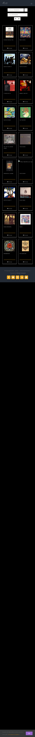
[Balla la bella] (25, 31)
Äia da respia (22, 200)
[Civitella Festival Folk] (10, 31)
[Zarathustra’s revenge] (10, 165)
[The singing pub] (25, 245)
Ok (29, 733)
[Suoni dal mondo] (10, 112)
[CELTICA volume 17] (10, 192)
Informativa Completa (13, 734)
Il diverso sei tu (7, 93)
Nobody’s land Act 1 (24, 93)
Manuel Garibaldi (21, 273)
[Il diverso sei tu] (10, 85)
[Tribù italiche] (25, 138)
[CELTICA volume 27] (10, 58)
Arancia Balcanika (7, 226)
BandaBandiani (7, 253)
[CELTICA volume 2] (25, 58)
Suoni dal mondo (7, 120)
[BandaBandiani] (10, 245)
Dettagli (10, 48)
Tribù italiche (22, 146)
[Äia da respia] (25, 192)
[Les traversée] (25, 112)
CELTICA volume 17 (7, 200)
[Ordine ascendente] (26, 10)
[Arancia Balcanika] (10, 218)
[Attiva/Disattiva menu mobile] (32, 4)
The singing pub (23, 253)
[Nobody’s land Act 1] (25, 85)
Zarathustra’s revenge (8, 173)
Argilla (21, 226)
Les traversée (23, 120)
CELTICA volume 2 (23, 66)
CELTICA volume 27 (8, 66)
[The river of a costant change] (10, 138)
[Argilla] (25, 218)
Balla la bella (22, 40)
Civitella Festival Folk (8, 40)
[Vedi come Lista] (18, 18)
